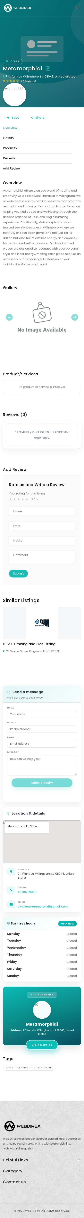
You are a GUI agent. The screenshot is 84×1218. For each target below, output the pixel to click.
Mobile (11, 722)
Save (15, 118)
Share (39, 118)
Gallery (8, 138)
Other (14, 61)
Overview (10, 128)
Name (10, 707)
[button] (9, 317)
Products (10, 148)
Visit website (42, 1044)
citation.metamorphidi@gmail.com (43, 906)
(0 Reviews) (28, 81)
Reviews (9, 158)
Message (13, 752)
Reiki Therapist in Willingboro (29, 1067)
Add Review (12, 168)
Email (10, 737)
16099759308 (27, 892)
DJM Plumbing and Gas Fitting (29, 644)
